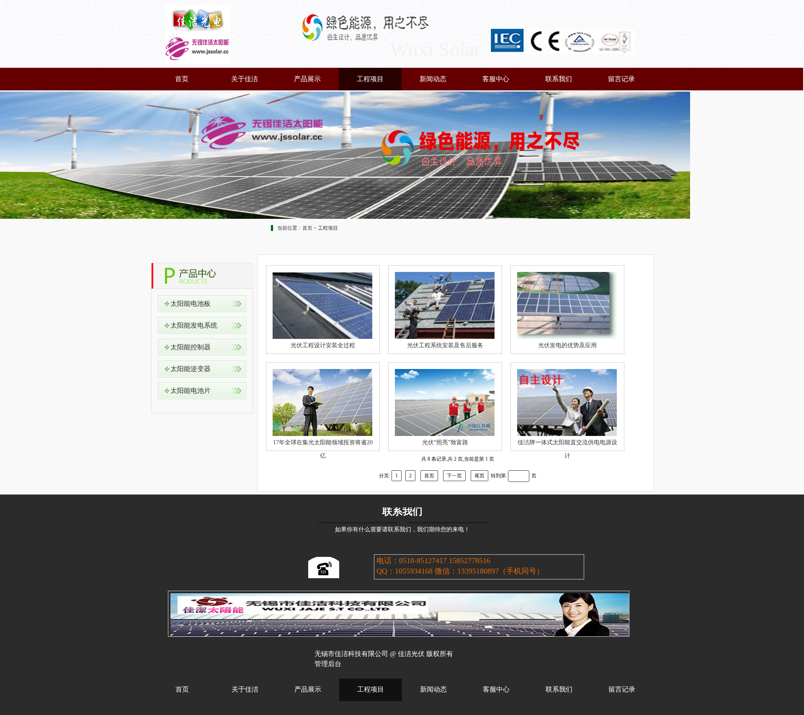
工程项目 (370, 79)
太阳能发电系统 (193, 325)
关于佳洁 (244, 79)
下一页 (454, 476)
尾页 (479, 476)
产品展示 (307, 79)
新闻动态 (433, 79)
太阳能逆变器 (190, 368)
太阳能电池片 (190, 390)
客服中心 (495, 79)
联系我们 (558, 79)
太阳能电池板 (190, 303)
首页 (181, 79)
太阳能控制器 (190, 347)
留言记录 (621, 79)
